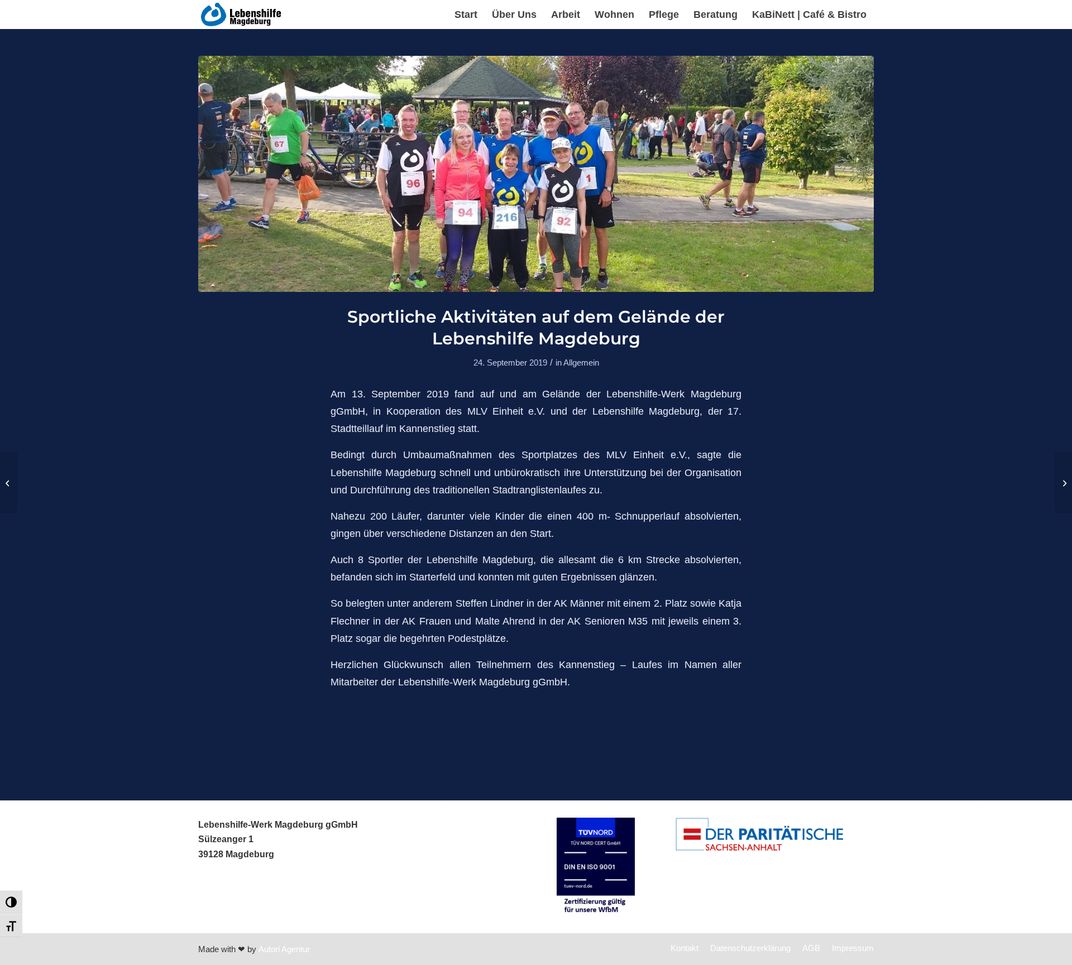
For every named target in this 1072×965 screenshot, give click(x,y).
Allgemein (581, 362)
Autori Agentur (284, 949)
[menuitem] (466, 14)
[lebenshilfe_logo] (241, 14)
